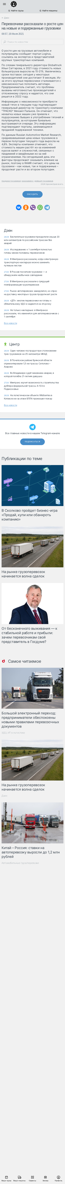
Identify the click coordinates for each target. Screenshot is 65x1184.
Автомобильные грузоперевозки (20, 862)
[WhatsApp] (40, 207)
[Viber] (33, 207)
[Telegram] (47, 207)
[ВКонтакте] (18, 207)
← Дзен (5, 17)
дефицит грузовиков (43, 181)
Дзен (4, 795)
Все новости (10, 323)
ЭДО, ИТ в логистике (13, 732)
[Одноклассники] (26, 207)
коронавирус (28, 181)
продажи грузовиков (11, 181)
